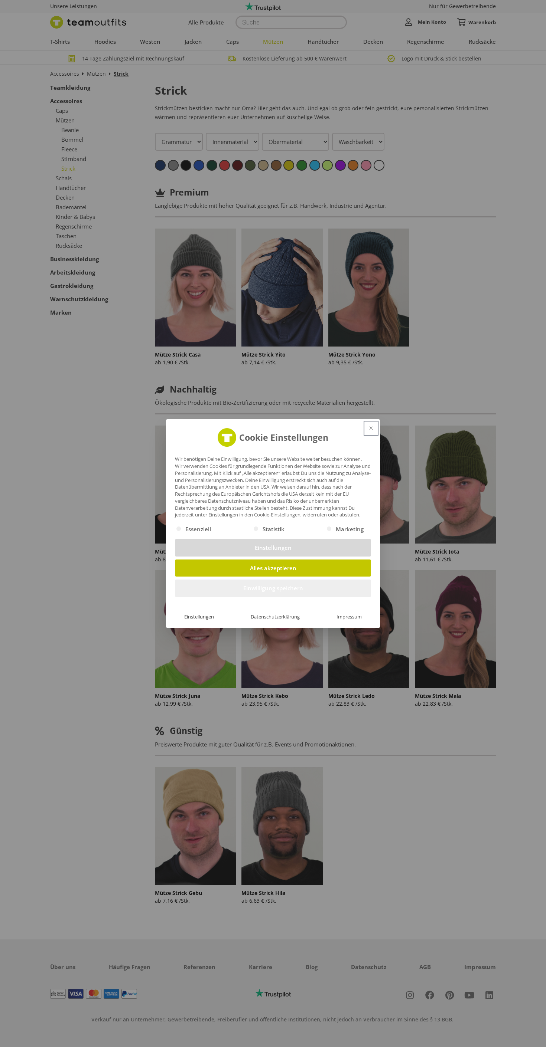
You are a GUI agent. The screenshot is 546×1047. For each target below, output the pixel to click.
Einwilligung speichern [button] (273, 588)
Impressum (349, 616)
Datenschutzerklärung (275, 616)
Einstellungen (199, 616)
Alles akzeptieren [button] (273, 568)
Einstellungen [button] (223, 514)
